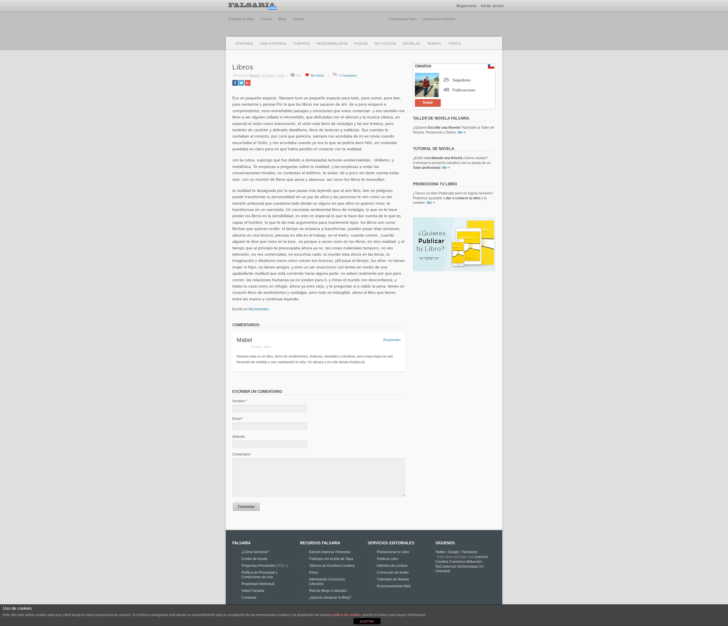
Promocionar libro (402, 19)
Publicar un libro (241, 19)
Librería (299, 19)
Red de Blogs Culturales (328, 591)
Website (238, 437)
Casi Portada (273, 43)
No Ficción (385, 43)
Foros (313, 572)
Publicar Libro (387, 559)
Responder (392, 340)
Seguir (428, 102)
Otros (454, 43)
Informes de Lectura (392, 566)
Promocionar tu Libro (393, 552)
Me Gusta (317, 75)
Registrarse (466, 5)
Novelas (411, 43)
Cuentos (301, 43)
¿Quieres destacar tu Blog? (330, 598)
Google (453, 552)
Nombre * (239, 401)
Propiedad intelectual (257, 584)
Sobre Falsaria (252, 591)
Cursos (266, 19)
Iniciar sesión (492, 5)
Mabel (244, 340)
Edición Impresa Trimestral (329, 552)
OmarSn (254, 75)
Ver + (462, 132)
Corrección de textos (393, 572)
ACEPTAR (367, 621)
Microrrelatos (332, 43)
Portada (244, 43)
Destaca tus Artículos (439, 19)
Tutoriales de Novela (393, 579)
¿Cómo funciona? (255, 552)
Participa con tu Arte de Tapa (331, 559)
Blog (282, 19)
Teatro (434, 43)
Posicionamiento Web (394, 586)
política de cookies (346, 615)
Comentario (241, 454)
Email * (237, 419)
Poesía (361, 43)
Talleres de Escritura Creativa (332, 566)
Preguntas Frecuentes (258, 566)
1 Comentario (348, 75)
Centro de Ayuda (254, 559)
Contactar (249, 598)
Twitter (440, 552)
